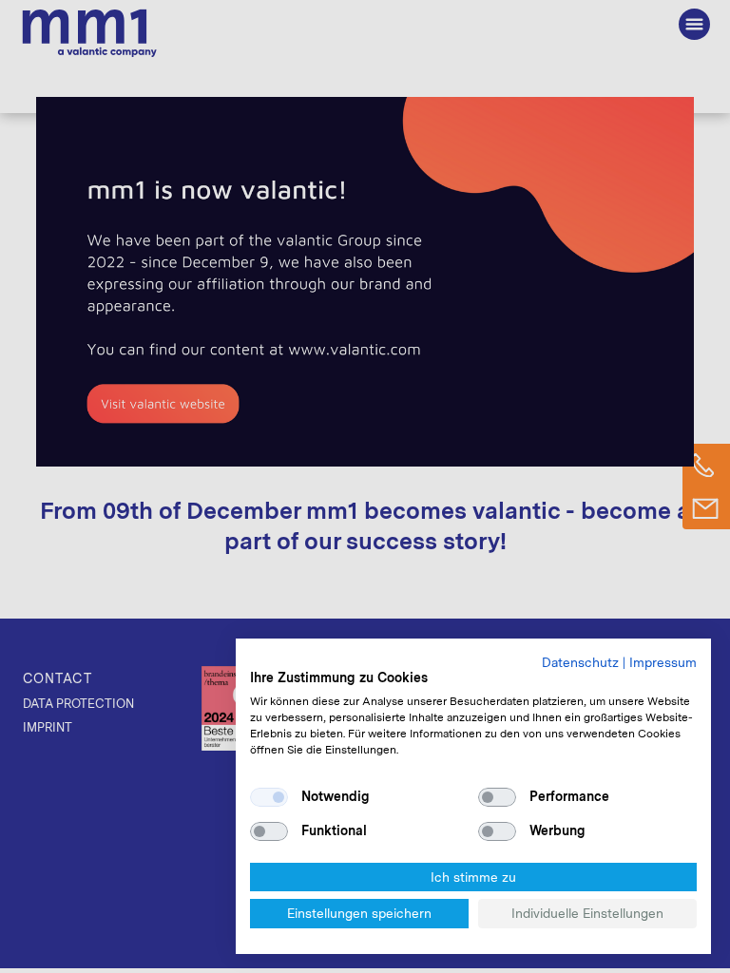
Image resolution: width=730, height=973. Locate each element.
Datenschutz (580, 662)
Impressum (663, 662)
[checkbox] (269, 797)
